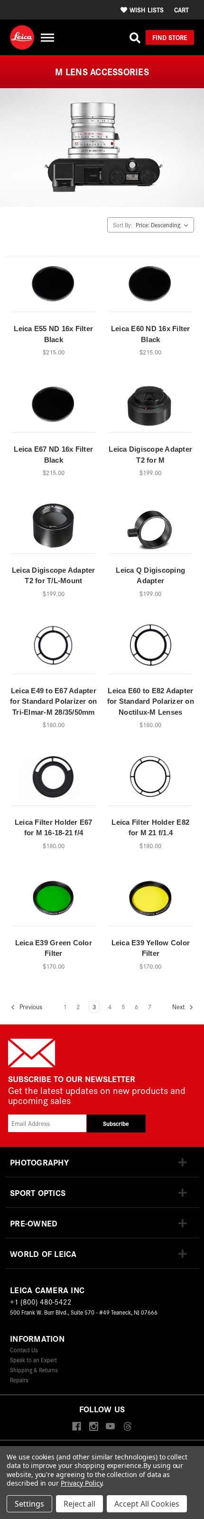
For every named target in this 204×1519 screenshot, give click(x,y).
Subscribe (116, 1123)
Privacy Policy (81, 1483)
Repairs (19, 1380)
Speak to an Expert (33, 1360)
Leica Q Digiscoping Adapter (150, 575)
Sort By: (122, 225)
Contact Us (24, 1350)
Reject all (79, 1504)
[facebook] (77, 1427)
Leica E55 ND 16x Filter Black (53, 334)
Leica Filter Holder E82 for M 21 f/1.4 (150, 827)
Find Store (169, 37)
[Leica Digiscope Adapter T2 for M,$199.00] (151, 407)
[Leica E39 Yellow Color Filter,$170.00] (151, 901)
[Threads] (127, 1427)
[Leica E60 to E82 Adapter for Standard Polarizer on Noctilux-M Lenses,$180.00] (151, 649)
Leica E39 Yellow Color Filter (150, 948)
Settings (29, 1504)
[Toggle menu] (47, 37)
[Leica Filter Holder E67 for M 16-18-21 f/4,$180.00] (53, 780)
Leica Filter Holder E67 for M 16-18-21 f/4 (54, 827)
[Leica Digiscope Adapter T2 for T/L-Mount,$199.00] (53, 528)
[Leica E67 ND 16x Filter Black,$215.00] (53, 407)
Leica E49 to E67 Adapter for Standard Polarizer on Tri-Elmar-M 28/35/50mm (53, 701)
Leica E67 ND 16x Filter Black (53, 454)
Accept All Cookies (146, 1504)
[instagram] (94, 1427)
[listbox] (164, 225)
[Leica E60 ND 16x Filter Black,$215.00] (151, 287)
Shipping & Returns (34, 1370)
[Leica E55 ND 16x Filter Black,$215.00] (53, 287)
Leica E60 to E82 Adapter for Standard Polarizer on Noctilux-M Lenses (150, 701)
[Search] (135, 37)
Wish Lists (147, 9)
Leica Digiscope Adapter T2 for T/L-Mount (53, 575)
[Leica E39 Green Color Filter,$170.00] (53, 901)
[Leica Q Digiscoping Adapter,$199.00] (151, 528)
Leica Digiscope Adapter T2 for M (150, 454)
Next (179, 1006)
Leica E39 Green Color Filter (53, 948)
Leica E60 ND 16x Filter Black (150, 334)
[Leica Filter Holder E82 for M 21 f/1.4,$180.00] (151, 780)
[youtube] (110, 1427)
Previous (30, 1006)
